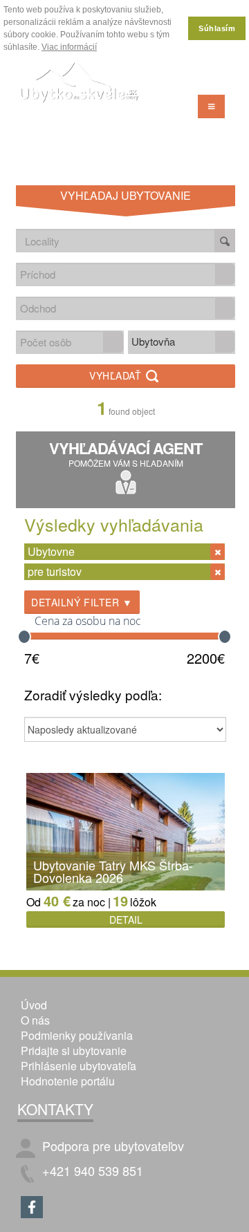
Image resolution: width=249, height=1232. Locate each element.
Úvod (34, 1005)
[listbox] (182, 342)
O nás (35, 1020)
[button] (224, 274)
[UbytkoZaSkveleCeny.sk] (79, 83)
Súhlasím (217, 28)
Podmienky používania (77, 1035)
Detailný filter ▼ (82, 602)
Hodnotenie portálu (68, 1081)
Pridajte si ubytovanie (74, 1050)
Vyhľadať (117, 375)
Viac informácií (69, 47)
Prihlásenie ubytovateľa (78, 1066)
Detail (125, 919)
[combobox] (116, 274)
